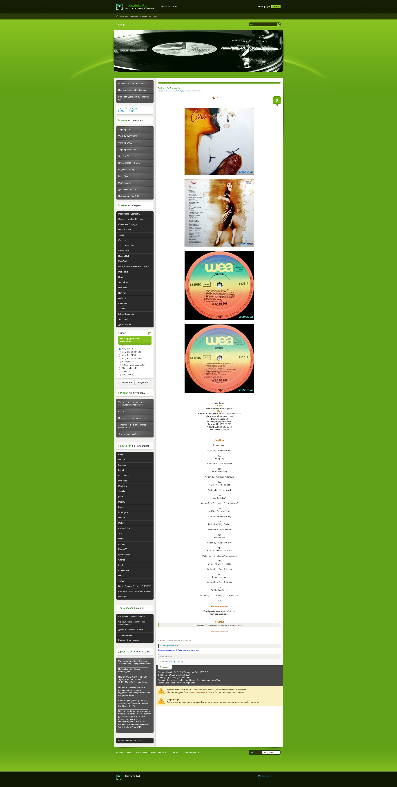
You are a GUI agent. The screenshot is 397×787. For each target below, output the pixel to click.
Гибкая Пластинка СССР (129, 163)
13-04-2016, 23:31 (179, 91)
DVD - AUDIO (124, 183)
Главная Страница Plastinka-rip (132, 83)
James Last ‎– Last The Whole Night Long (176, 683)
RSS (175, 6)
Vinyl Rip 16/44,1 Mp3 (128, 149)
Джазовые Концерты (127, 189)
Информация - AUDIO (128, 196)
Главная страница (124, 752)
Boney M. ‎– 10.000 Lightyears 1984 (174, 675)
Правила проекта (191, 752)
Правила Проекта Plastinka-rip (132, 90)
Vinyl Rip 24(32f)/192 (127, 136)
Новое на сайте (158, 752)
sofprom (167, 91)
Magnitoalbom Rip (126, 169)
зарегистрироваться (197, 692)
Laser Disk (123, 176)
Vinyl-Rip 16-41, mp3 (176, 662)
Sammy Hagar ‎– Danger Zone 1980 (174, 677)
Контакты (165, 6)
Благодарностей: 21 (170, 646)
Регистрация (264, 6)
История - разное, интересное (132, 418)
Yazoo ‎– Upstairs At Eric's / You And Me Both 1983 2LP (183, 672)
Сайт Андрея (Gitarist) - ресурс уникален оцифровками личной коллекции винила (133, 703)
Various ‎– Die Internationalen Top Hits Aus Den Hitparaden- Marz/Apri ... (190, 680)
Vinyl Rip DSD (124, 129)
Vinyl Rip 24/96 (125, 143)
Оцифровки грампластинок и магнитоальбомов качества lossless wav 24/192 (119, 777)
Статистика (174, 752)
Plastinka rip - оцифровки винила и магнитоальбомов (136, 7)
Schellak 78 (123, 156)
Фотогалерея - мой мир (129, 434)
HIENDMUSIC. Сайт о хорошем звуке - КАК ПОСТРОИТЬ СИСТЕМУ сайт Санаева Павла (133, 679)
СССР (121, 411)
